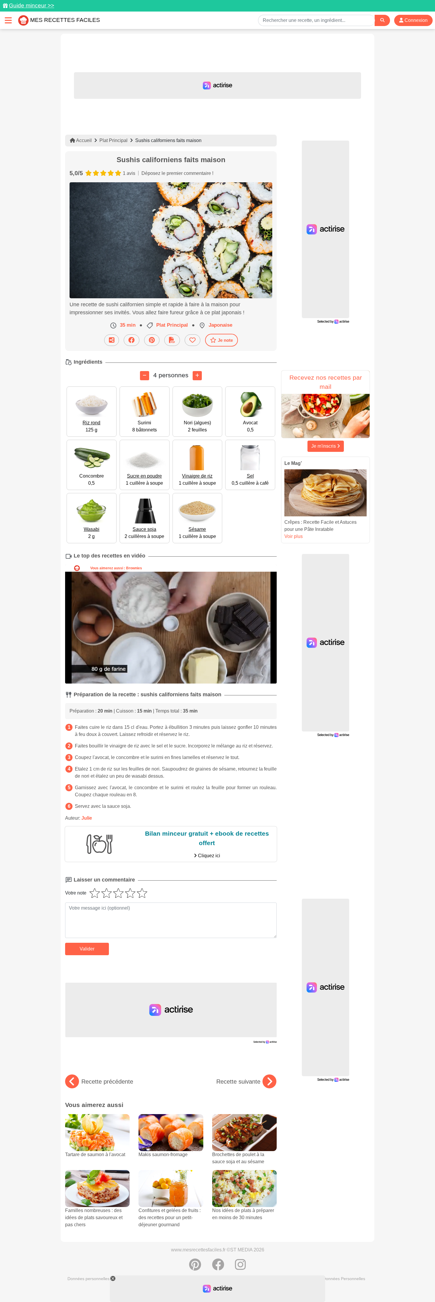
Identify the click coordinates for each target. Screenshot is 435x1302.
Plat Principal (113, 140)
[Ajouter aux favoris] (192, 340)
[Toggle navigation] (8, 20)
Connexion (415, 20)
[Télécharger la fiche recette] (172, 340)
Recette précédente (107, 1081)
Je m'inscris (324, 446)
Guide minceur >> (31, 5)
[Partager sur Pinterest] (152, 340)
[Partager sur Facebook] (131, 340)
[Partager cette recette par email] (111, 340)
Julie (86, 818)
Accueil (83, 140)
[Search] (382, 20)
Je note (225, 340)
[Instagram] (240, 1267)
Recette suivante (238, 1081)
